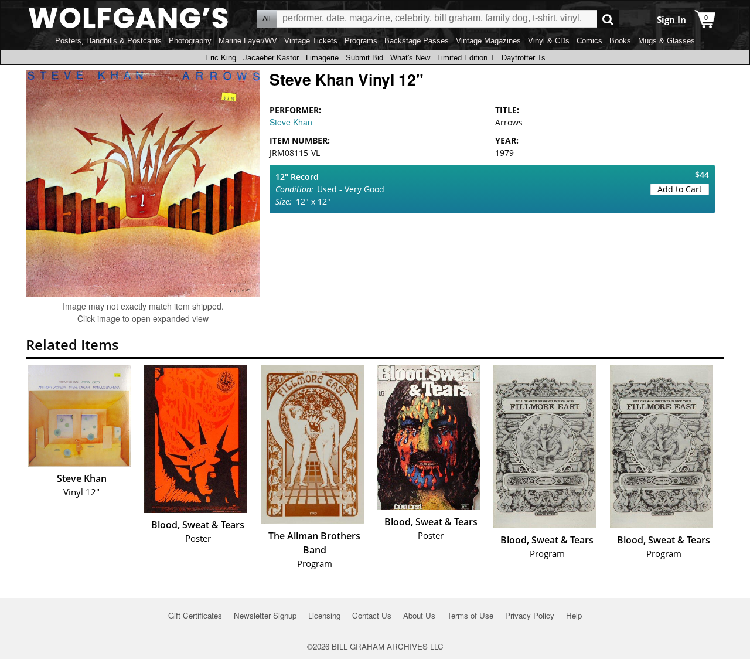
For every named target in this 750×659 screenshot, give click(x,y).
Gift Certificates (195, 615)
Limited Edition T (466, 57)
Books (620, 40)
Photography (190, 40)
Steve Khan (291, 122)
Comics (589, 40)
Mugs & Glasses (666, 40)
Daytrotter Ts (524, 57)
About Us (419, 615)
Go (608, 19)
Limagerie (322, 57)
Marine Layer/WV (248, 40)
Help (574, 615)
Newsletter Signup (265, 615)
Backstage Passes (416, 40)
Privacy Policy (529, 615)
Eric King (220, 57)
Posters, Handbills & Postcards (108, 40)
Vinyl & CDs (549, 40)
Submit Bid (364, 57)
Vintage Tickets (311, 40)
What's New (410, 57)
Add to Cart (679, 189)
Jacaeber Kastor (271, 57)
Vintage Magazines (488, 40)
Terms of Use (470, 615)
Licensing (324, 615)
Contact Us (371, 615)
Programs (361, 40)
